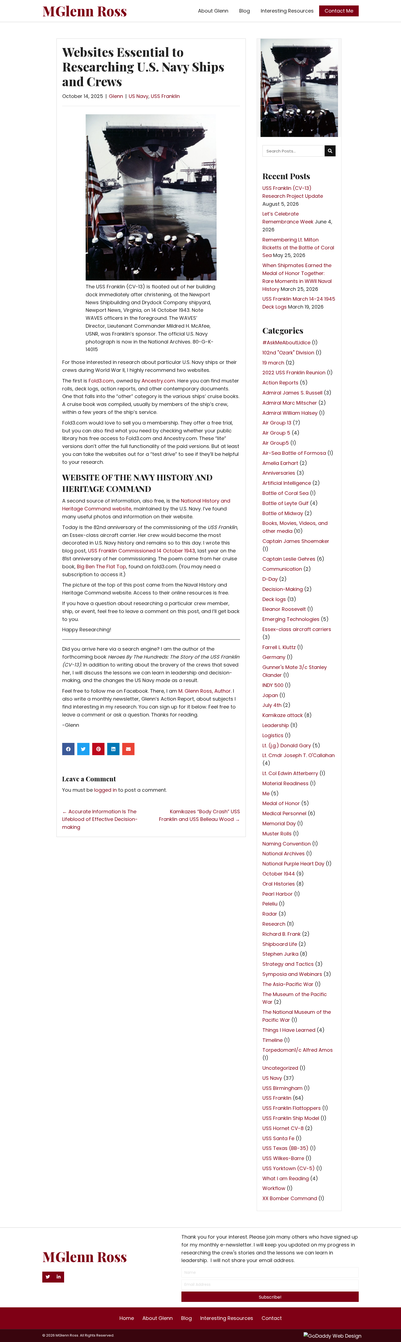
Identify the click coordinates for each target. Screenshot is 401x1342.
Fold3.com (101, 380)
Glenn (116, 96)
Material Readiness (285, 783)
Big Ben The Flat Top (101, 566)
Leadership (275, 725)
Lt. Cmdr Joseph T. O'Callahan (298, 755)
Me (266, 793)
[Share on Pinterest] (98, 749)
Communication (282, 569)
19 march (273, 362)
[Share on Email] (128, 749)
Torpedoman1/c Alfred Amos (297, 1050)
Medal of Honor (281, 803)
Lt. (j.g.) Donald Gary (286, 745)
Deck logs (274, 599)
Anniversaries (278, 473)
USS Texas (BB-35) (285, 1148)
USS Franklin (165, 96)
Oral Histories (278, 883)
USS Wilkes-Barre (283, 1158)
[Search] (330, 150)
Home (126, 1318)
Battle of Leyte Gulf (285, 503)
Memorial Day (279, 823)
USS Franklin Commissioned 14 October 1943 (141, 550)
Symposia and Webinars (292, 974)
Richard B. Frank (281, 934)
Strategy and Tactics (288, 964)
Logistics (272, 735)
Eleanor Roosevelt (284, 609)
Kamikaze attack (282, 715)
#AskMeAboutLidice (286, 342)
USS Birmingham (282, 1088)
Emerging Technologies (290, 619)
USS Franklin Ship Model (290, 1118)
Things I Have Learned (288, 1030)
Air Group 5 (276, 432)
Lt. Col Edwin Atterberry (290, 773)
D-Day (270, 579)
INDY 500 (272, 685)
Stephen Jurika (280, 954)
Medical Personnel (284, 813)
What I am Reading (285, 1178)
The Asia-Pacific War (287, 984)
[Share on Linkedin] (113, 749)
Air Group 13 (276, 422)
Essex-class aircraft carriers (296, 629)
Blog (186, 1318)
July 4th (272, 705)
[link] (213, 11)
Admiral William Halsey (290, 413)
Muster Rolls (277, 833)
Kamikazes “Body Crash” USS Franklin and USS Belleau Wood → (199, 815)
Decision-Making (282, 589)
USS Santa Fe (278, 1138)
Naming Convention (286, 843)
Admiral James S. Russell (292, 392)
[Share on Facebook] (68, 749)
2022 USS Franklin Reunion (293, 372)
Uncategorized (280, 1068)
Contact (272, 1318)
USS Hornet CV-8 (283, 1128)
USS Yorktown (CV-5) (288, 1168)
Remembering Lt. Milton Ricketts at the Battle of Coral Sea (298, 247)
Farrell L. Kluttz (279, 647)
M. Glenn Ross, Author (204, 691)
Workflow (273, 1188)
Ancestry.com (158, 380)
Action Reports (280, 382)
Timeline (272, 1040)
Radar (269, 913)
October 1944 (278, 873)
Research (273, 923)
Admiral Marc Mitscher (289, 402)
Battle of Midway (282, 513)
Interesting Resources (226, 1318)
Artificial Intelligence (286, 483)
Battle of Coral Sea (285, 493)
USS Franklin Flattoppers (291, 1108)
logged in (105, 790)
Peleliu (269, 903)
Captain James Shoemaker (295, 541)
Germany (273, 657)
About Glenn (157, 1318)
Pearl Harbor (277, 893)
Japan (270, 695)
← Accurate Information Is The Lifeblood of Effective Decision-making (100, 819)
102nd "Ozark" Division (288, 352)
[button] (47, 1277)
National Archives (283, 853)
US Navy (138, 96)
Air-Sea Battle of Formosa (294, 453)
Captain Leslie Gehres (288, 558)
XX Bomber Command (289, 1198)
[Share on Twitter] (83, 749)
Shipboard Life (279, 944)
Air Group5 (275, 443)
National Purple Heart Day (293, 863)
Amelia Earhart (280, 463)
